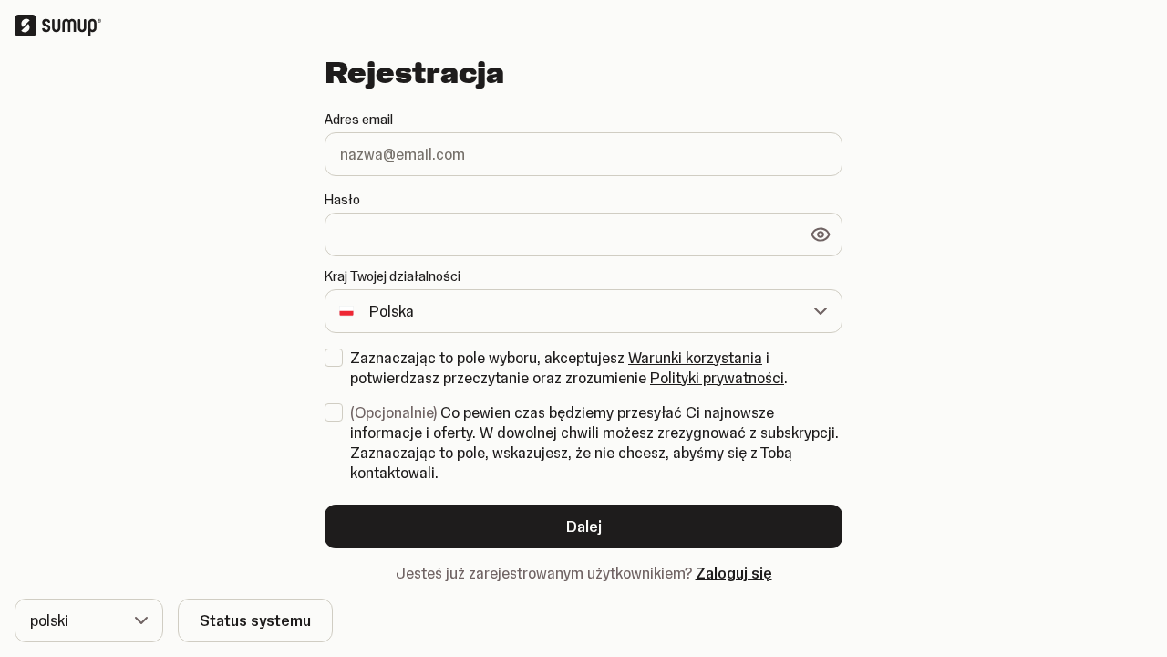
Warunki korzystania (695, 358)
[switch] (820, 234)
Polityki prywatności (717, 378)
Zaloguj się (734, 573)
